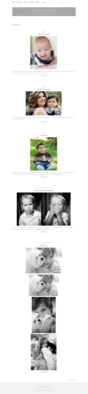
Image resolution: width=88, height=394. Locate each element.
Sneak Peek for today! (44, 89)
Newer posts (73, 379)
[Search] (75, 2)
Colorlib (43, 390)
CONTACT (25, 2)
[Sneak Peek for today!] (43, 103)
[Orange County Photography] (43, 209)
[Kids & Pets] (43, 260)
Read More (43, 75)
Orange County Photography (43, 190)
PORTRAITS (31, 2)
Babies (43, 31)
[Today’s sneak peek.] (43, 52)
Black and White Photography (43, 187)
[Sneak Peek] (43, 153)
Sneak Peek (43, 135)
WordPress (51, 390)
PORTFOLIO (19, 2)
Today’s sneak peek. (44, 34)
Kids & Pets (43, 246)
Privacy (45, 2)
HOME (13, 2)
